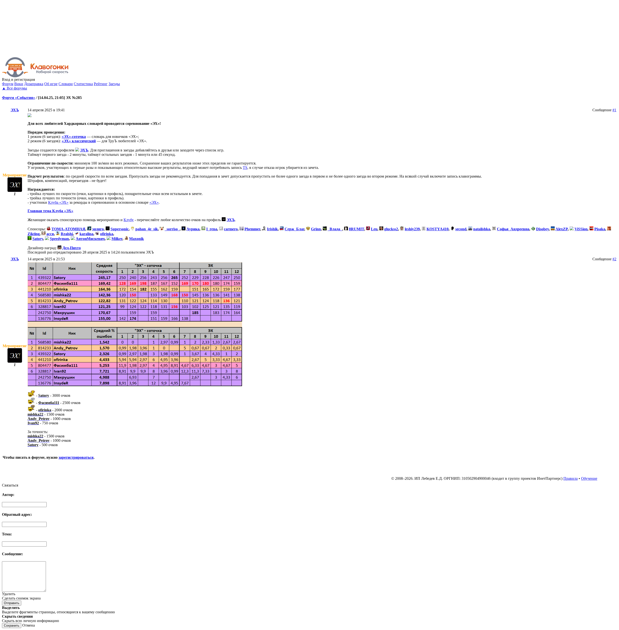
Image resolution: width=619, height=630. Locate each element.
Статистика (83, 84)
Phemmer (252, 229)
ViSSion (581, 229)
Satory (37, 239)
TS (245, 167)
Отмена (28, 625)
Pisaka (599, 229)
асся (50, 234)
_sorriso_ (172, 229)
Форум (7, 84)
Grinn (316, 229)
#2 (614, 259)
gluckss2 (391, 229)
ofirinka (106, 234)
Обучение (589, 478)
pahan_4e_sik (146, 229)
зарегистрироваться (76, 457)
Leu (374, 229)
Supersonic (120, 229)
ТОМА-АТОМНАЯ (68, 229)
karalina (86, 234)
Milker (116, 239)
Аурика (192, 229)
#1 (614, 110)
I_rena (211, 229)
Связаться (10, 485)
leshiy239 (412, 229)
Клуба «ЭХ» (58, 202)
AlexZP (561, 229)
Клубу (129, 220)
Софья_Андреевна (513, 229)
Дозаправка (33, 84)
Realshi (67, 234)
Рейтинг (101, 84)
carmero (231, 229)
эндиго (98, 229)
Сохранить (11, 625)
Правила (570, 478)
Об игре (51, 84)
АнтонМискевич (90, 239)
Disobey (542, 229)
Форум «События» (18, 98)
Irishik (272, 229)
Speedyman (59, 239)
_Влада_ (335, 229)
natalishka (481, 229)
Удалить (8, 594)
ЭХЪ (15, 110)
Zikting (34, 234)
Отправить (11, 603)
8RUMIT (356, 229)
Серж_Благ (294, 229)
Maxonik (136, 239)
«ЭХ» (154, 202)
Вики (18, 84)
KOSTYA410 (438, 229)
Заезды (114, 84)
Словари (66, 84)
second (460, 229)
